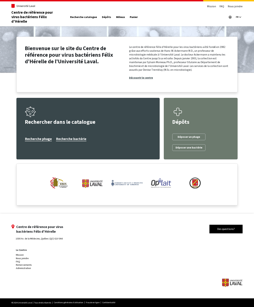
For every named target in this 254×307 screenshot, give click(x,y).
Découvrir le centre (141, 78)
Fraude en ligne (93, 302)
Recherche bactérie (71, 139)
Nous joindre (235, 6)
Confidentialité (108, 302)
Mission (211, 6)
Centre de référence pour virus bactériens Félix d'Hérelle (32, 17)
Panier (134, 17)
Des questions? (226, 229)
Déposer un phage (189, 137)
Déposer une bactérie (189, 148)
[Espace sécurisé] (230, 17)
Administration (23, 268)
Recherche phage (38, 139)
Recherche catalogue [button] (83, 17)
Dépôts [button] (106, 17)
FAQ (221, 6)
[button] (238, 17)
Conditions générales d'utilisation (68, 302)
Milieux (120, 17)
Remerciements (24, 265)
